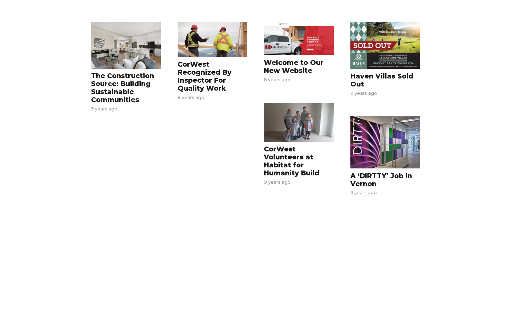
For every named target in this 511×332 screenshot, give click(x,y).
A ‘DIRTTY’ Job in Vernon (381, 180)
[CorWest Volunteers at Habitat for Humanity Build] (299, 122)
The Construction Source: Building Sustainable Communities (122, 88)
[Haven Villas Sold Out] (385, 45)
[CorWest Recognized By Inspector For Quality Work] (213, 39)
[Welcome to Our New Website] (299, 38)
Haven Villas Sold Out (381, 80)
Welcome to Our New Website (294, 66)
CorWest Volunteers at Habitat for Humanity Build (291, 161)
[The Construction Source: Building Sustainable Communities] (126, 45)
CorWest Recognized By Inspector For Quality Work (205, 76)
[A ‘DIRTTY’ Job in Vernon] (385, 142)
